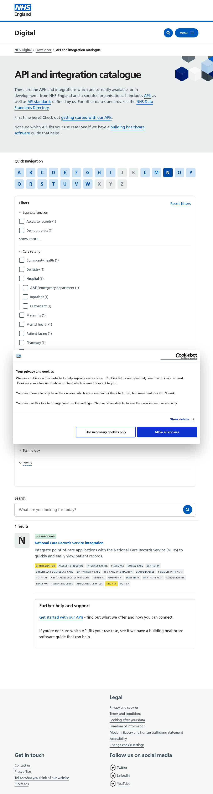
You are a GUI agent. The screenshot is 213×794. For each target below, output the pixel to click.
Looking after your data (127, 720)
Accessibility (118, 739)
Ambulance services (90, 583)
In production (45, 536)
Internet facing (97, 565)
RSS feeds (21, 784)
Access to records (71, 565)
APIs (147, 95)
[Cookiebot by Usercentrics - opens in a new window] (179, 356)
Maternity (133, 577)
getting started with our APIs (86, 117)
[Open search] (168, 32)
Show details (179, 419)
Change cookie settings (127, 745)
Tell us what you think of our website (42, 778)
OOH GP (124, 583)
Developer (43, 50)
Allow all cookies (167, 432)
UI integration (45, 565)
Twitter (122, 767)
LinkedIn (123, 775)
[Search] (187, 509)
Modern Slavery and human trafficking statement (146, 732)
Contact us (22, 765)
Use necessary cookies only (106, 432)
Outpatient (115, 577)
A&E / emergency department (70, 577)
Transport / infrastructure (54, 583)
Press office (23, 771)
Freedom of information (127, 726)
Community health (170, 572)
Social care (135, 565)
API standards (39, 101)
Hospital (41, 577)
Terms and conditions (125, 714)
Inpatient (99, 577)
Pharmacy (117, 565)
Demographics (145, 572)
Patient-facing (175, 577)
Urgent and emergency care (54, 572)
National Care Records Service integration (69, 543)
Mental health (152, 577)
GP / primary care (88, 572)
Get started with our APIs (61, 617)
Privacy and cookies (124, 707)
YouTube (123, 784)
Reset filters (180, 203)
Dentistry (153, 565)
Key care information (118, 572)
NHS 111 (111, 583)
